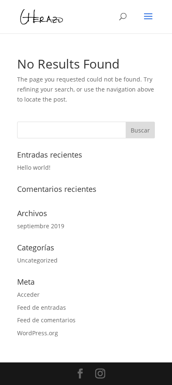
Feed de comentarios (46, 320)
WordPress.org (37, 333)
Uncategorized (37, 260)
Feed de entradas (41, 307)
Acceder (28, 294)
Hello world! (34, 167)
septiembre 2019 (40, 226)
